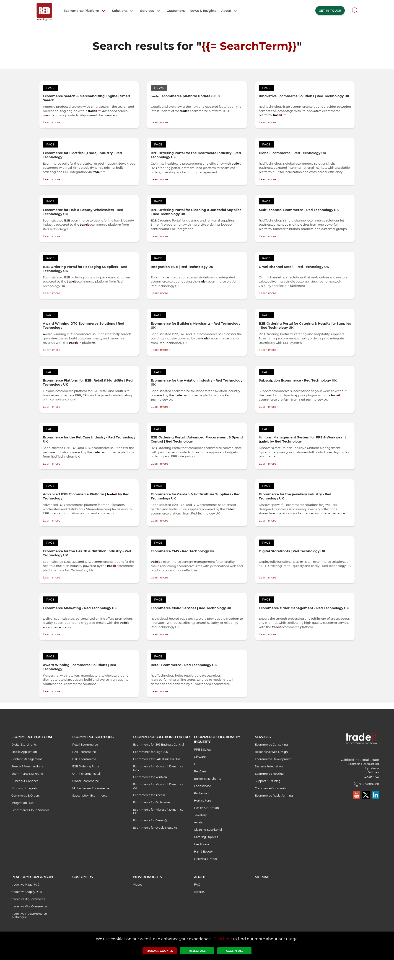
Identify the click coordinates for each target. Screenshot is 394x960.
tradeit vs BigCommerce (28, 899)
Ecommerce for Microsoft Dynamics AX (158, 786)
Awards (199, 892)
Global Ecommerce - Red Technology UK (292, 153)
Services (147, 10)
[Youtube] (357, 794)
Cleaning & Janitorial (208, 829)
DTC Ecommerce (84, 759)
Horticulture (202, 800)
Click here (222, 939)
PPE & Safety (203, 749)
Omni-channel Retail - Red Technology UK (294, 267)
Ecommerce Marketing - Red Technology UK (80, 608)
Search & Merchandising (27, 766)
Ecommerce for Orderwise (151, 802)
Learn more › (52, 122)
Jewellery (200, 815)
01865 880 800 (368, 784)
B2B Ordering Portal (86, 766)
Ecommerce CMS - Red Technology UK (183, 551)
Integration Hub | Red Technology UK (182, 267)
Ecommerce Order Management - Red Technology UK (304, 608)
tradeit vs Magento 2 (25, 884)
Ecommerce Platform (82, 10)
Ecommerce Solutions (92, 737)
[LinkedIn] (375, 794)
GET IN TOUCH (330, 10)
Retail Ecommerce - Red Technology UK (184, 665)
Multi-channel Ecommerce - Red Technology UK (299, 210)
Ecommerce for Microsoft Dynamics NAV (158, 768)
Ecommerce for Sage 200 (150, 752)
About (226, 10)
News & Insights (203, 11)
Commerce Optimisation (272, 788)
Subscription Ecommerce (89, 795)
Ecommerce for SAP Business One (156, 759)
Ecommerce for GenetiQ (150, 820)
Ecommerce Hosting (269, 773)
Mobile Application (24, 752)
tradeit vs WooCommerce (29, 906)
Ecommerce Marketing (27, 773)
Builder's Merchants (207, 778)
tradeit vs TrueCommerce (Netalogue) (29, 915)
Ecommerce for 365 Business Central (158, 744)
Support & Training (267, 781)
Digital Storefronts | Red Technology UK (292, 551)
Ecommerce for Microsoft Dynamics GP (158, 811)
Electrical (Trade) (205, 859)
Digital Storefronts (24, 744)
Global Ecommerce (85, 781)
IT (195, 764)
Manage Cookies (159, 950)
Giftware (200, 757)
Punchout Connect (24, 781)
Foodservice (202, 786)
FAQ (197, 884)
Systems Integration (269, 766)
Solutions (120, 10)
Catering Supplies (206, 837)
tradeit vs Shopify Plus (26, 892)
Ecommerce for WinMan (150, 777)
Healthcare (201, 844)
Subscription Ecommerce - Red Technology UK (298, 380)
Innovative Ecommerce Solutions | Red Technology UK (304, 96)
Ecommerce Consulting (271, 744)
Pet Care (200, 771)
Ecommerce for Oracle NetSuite (155, 827)
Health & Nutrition (206, 808)
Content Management (26, 759)
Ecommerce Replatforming (274, 795)
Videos (137, 884)
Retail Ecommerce (85, 744)
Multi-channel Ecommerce (90, 788)
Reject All (197, 950)
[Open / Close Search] (355, 12)
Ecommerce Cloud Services (30, 810)
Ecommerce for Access (149, 795)
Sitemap (262, 877)
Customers (176, 11)
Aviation (199, 822)
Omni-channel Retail (86, 773)
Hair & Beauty (203, 851)
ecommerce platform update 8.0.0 (185, 96)
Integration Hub (22, 803)
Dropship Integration (25, 788)
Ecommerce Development (273, 759)
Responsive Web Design (271, 752)
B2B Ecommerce (84, 752)
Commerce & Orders (25, 795)
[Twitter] (366, 794)
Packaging (201, 793)
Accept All (234, 950)
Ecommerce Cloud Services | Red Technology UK (191, 608)
